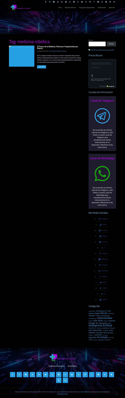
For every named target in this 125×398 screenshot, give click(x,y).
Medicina (59, 51)
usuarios (95, 340)
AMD (109, 311)
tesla (109, 337)
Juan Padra (84, 392)
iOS (95, 328)
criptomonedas (104, 318)
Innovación (103, 323)
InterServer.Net (62, 394)
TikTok (112, 337)
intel (109, 323)
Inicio (60, 7)
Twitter (91, 340)
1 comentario (52, 51)
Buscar (91, 40)
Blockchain (111, 314)
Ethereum (111, 321)
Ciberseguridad (105, 316)
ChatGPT (92, 316)
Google (92, 323)
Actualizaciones (92, 311)
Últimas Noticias (70, 7)
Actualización (100, 311)
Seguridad (92, 337)
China (98, 316)
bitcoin (103, 313)
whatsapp (101, 340)
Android (91, 313)
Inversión (91, 328)
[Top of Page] (117, 394)
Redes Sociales (108, 333)
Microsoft (97, 330)
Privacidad (99, 333)
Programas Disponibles (87, 7)
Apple (97, 313)
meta (90, 330)
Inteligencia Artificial (100, 326)
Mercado (112, 328)
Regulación (91, 335)
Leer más (41, 66)
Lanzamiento (105, 328)
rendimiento (98, 335)
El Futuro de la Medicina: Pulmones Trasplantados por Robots (57, 47)
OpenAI (92, 333)
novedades (105, 331)
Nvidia (111, 330)
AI (106, 311)
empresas (106, 321)
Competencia (92, 318)
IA (97, 323)
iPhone (99, 328)
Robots (64, 51)
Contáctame (102, 7)
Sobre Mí (112, 7)
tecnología (102, 337)
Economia (91, 321)
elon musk (98, 321)
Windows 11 (108, 340)
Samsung (105, 335)
